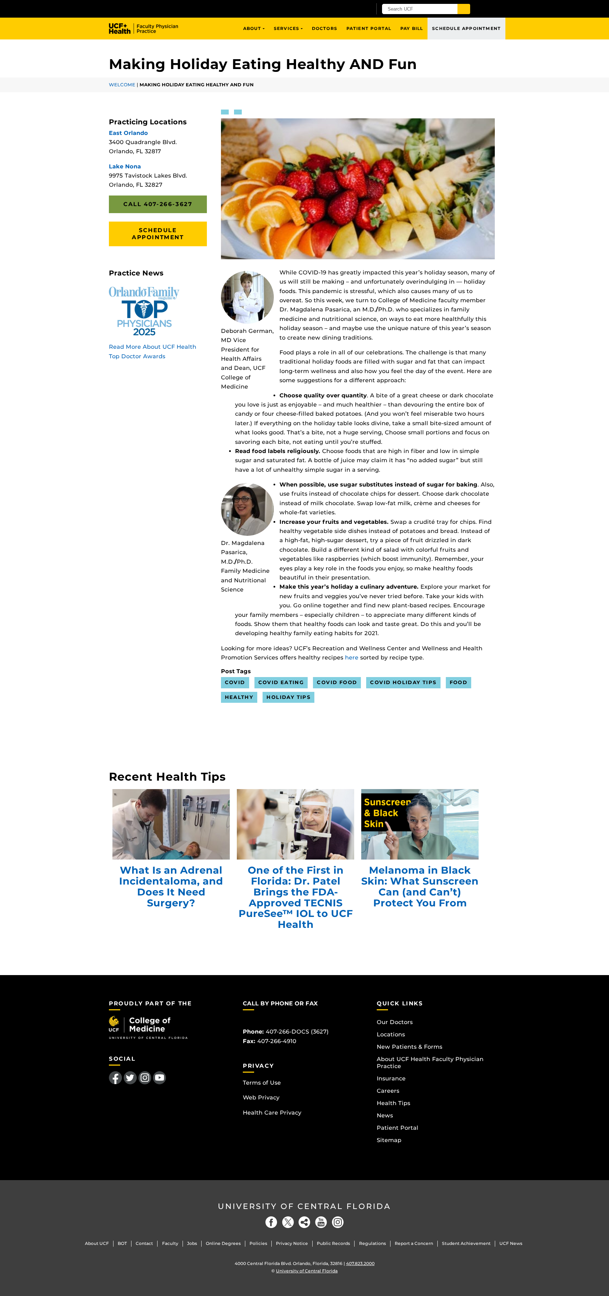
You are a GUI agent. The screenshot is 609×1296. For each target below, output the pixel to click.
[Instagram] (338, 1222)
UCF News (510, 1243)
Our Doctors (395, 1022)
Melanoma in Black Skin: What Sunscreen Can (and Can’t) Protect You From (420, 824)
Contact (144, 1243)
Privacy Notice (292, 1243)
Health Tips (393, 1103)
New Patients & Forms (409, 1046)
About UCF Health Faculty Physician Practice (430, 1062)
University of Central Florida (304, 1206)
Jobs (192, 1243)
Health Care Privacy (272, 1112)
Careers (388, 1090)
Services (287, 28)
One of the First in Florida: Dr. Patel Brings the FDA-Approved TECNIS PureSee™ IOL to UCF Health (295, 824)
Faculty (170, 1243)
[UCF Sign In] (349, 9)
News (385, 1115)
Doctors (324, 28)
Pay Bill (411, 28)
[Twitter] (288, 1222)
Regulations (372, 1243)
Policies (258, 1243)
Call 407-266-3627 (157, 204)
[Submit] (463, 9)
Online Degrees (223, 1243)
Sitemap (389, 1140)
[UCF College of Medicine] (148, 1027)
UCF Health (148, 28)
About (252, 28)
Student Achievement (466, 1243)
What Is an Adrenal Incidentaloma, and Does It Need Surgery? (171, 824)
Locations (391, 1034)
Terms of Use (262, 1082)
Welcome (122, 84)
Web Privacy (261, 1097)
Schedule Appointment (466, 28)
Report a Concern (414, 1243)
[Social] (304, 1222)
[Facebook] (271, 1222)
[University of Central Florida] (191, 8)
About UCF (97, 1243)
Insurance (391, 1078)
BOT (122, 1243)
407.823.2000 (360, 1263)
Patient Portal (369, 28)
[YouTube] (321, 1222)
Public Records (333, 1243)
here (351, 657)
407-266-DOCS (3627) (297, 1031)
